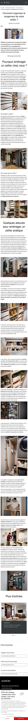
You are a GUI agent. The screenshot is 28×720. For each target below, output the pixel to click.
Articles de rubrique (10, 7)
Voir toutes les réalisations (9, 673)
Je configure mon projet (8, 656)
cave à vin (22, 185)
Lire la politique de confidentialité (7, 714)
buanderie (13, 526)
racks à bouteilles (7, 489)
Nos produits (19, 7)
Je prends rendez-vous (8, 664)
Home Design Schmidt (7, 688)
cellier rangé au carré (7, 547)
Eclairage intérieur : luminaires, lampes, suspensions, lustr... (12, 626)
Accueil (2, 7)
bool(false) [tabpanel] (11, 614)
